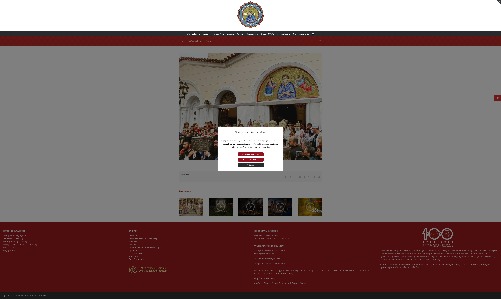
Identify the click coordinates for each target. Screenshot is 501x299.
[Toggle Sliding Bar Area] (498, 2)
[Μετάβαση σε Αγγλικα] (313, 33)
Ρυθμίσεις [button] (250, 165)
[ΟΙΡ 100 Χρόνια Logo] (250, 2)
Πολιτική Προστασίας (260, 144)
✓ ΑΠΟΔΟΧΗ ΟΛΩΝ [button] (250, 154)
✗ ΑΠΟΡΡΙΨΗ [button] (251, 160)
